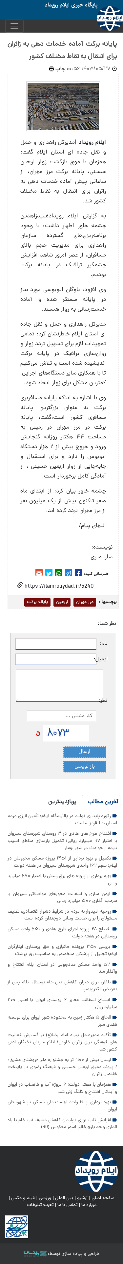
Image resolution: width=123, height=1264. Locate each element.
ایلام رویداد (92, 142)
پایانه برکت (37, 602)
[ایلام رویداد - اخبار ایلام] (96, 1171)
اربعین (62, 602)
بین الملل (64, 1198)
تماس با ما (67, 1205)
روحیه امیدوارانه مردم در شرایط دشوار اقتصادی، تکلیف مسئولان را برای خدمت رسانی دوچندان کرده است (62, 915)
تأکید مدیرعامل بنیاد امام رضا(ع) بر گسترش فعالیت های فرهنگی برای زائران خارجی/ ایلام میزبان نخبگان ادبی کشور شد (62, 1042)
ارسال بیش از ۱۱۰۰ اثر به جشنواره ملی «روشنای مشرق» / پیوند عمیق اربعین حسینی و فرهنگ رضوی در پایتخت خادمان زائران (62, 1067)
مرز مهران (84, 602)
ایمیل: (102, 659)
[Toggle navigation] (14, 26)
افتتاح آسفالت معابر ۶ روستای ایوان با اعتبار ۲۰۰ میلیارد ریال (62, 1003)
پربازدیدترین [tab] (62, 802)
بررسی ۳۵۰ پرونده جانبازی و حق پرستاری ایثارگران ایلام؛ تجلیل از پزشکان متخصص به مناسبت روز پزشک (62, 950)
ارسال (84, 752)
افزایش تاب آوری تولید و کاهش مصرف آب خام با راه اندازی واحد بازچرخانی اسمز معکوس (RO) (62, 1124)
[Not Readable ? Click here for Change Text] (38, 734)
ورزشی (45, 1198)
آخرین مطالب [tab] (103, 802)
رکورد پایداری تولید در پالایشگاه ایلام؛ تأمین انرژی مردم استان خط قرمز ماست (62, 820)
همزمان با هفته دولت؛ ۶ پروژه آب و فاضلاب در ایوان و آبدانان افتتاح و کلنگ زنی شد (62, 1088)
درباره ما (89, 1205)
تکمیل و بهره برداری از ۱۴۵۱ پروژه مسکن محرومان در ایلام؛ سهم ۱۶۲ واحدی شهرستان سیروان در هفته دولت (62, 862)
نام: (104, 644)
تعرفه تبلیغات (40, 1205)
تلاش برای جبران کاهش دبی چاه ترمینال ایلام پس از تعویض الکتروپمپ (62, 986)
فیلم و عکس (23, 1198)
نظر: (105, 701)
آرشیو (82, 1198)
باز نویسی (84, 767)
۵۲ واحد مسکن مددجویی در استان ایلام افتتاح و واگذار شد (62, 968)
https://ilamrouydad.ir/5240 (58, 586)
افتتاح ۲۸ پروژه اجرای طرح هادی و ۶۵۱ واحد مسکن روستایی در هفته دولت (62, 933)
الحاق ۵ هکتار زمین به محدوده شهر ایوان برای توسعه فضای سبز (62, 1021)
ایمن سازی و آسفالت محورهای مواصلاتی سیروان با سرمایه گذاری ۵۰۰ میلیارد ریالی (62, 897)
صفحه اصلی (103, 1198)
